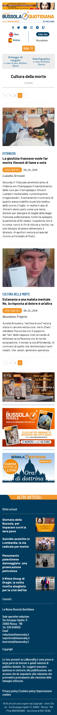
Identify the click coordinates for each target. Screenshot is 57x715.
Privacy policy (10, 691)
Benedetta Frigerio (15, 317)
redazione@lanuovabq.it (15, 634)
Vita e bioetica (12, 170)
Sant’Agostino (41, 59)
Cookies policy (27, 691)
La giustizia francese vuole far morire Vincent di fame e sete (25, 160)
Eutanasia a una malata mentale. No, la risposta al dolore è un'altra (27, 301)
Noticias (16, 39)
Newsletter (42, 40)
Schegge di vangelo (15, 58)
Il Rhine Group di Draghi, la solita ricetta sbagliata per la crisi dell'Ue (14, 584)
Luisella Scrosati (14, 176)
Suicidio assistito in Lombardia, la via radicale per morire (16, 542)
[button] (28, 48)
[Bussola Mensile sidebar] (28, 427)
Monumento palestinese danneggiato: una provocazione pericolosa (14, 563)
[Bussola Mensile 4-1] (28, 387)
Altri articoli (29, 497)
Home (30, 83)
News (16, 34)
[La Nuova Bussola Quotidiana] (28, 17)
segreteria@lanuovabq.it (16, 638)
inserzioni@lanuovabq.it (15, 641)
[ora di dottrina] (28, 468)
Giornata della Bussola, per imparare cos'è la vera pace (14, 525)
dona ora (43, 34)
